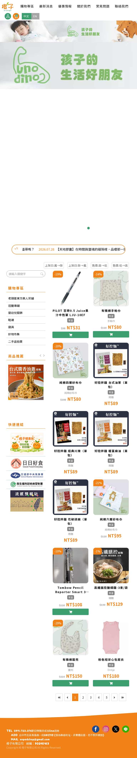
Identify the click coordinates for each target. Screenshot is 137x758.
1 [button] (48, 228)
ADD (14, 735)
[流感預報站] (25, 501)
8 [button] (88, 228)
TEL (9, 730)
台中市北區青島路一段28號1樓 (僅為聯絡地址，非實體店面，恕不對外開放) (61, 735)
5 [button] (71, 228)
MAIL (14, 739)
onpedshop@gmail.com (35, 739)
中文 (26, 16)
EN (35, 16)
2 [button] (54, 228)
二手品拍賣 (15, 341)
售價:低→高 (120, 265)
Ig (106, 729)
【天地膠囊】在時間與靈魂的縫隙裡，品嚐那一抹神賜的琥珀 (81, 249)
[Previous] (67, 697)
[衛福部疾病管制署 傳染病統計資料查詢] (25, 484)
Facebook (96, 729)
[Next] (114, 697)
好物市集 (14, 334)
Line (126, 729)
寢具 (11, 327)
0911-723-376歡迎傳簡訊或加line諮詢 (36, 730)
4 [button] (65, 228)
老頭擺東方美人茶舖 (21, 298)
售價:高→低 (99, 265)
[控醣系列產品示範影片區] (25, 463)
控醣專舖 (14, 305)
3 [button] (60, 228)
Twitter (116, 729)
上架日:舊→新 (54, 265)
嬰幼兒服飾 (15, 313)
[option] (68, 130)
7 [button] (83, 228)
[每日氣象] (25, 475)
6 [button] (77, 228)
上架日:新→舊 (77, 265)
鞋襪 (11, 320)
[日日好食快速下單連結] (25, 443)
